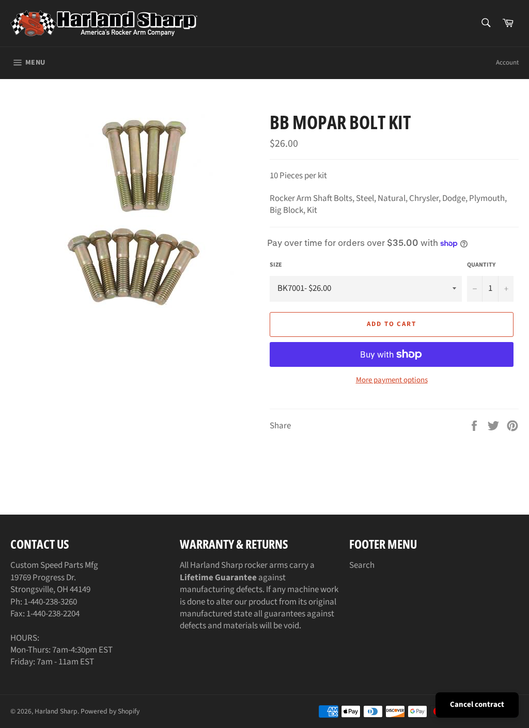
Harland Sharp (56, 711)
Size (276, 265)
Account (507, 62)
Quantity (481, 265)
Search (362, 565)
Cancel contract (477, 704)
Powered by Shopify (110, 711)
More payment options (392, 380)
